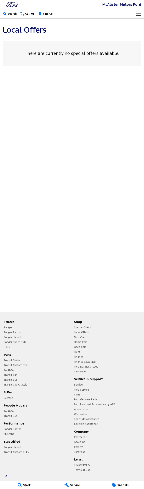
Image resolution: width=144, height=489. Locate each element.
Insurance (80, 371)
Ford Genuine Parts (85, 399)
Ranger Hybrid (12, 337)
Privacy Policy (82, 465)
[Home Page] (12, 4)
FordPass (79, 452)
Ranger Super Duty (15, 342)
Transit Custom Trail (16, 365)
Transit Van (10, 375)
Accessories (81, 409)
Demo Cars (80, 342)
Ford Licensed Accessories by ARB (94, 404)
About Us (79, 442)
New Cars (80, 337)
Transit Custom (13, 360)
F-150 (7, 347)
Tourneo (9, 370)
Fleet (77, 352)
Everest (8, 398)
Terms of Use (82, 470)
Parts (77, 394)
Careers (78, 447)
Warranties (80, 414)
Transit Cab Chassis (15, 384)
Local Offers (81, 332)
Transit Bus (10, 379)
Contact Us (81, 437)
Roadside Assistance (86, 419)
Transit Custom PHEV (16, 452)
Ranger (8, 327)
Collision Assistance (86, 424)
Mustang (9, 434)
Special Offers (82, 327)
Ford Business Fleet (86, 366)
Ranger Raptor (12, 332)
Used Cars (80, 347)
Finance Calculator (85, 361)
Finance (78, 357)
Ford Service (81, 389)
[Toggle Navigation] (138, 13)
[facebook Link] (6, 477)
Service (78, 384)
